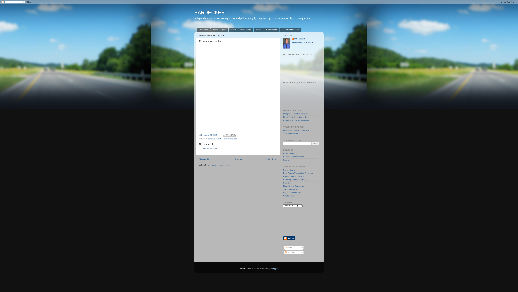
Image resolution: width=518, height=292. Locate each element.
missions (209, 139)
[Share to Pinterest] (234, 135)
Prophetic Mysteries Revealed (296, 120)
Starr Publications (290, 134)
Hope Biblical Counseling (293, 186)
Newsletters (245, 30)
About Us (204, 30)
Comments (291, 252)
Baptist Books (289, 170)
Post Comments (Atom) (221, 165)
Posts (289, 248)
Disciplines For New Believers (296, 114)
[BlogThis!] (227, 135)
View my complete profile (302, 42)
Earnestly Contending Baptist (295, 180)
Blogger (274, 269)
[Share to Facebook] (232, 135)
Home (238, 159)
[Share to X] (229, 135)
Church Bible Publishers (293, 176)
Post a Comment (209, 149)
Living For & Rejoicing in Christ (296, 117)
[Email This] (224, 135)
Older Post (271, 159)
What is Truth (289, 196)
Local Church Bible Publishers (296, 130)
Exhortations (271, 30)
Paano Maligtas (219, 30)
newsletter (218, 139)
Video (233, 30)
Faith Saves (288, 183)
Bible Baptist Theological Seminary (298, 173)
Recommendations (290, 30)
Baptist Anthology (290, 153)
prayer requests (231, 139)
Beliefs (259, 30)
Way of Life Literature (292, 193)
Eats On (286, 160)
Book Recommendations (293, 157)
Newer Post (205, 159)
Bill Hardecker (300, 39)
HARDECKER (209, 12)
